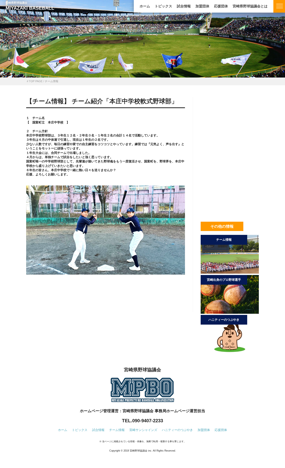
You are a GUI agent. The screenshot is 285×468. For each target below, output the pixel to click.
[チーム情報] (230, 272)
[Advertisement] (105, 299)
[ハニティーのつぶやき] (230, 352)
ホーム (145, 6)
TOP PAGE (35, 81)
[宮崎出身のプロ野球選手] (230, 312)
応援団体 (221, 6)
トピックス (163, 6)
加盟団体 (202, 6)
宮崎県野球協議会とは (250, 6)
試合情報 (184, 6)
